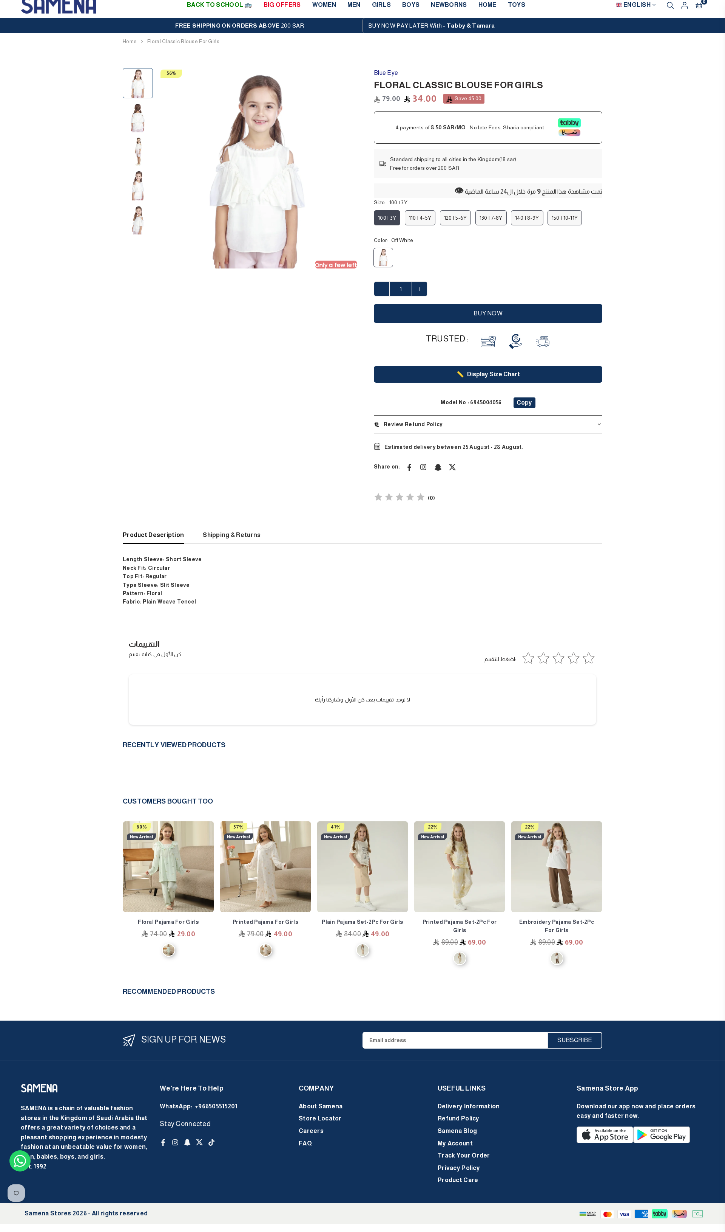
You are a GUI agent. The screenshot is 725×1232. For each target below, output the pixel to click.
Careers (311, 1131)
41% (336, 827)
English (637, 5)
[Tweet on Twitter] (452, 466)
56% (171, 73)
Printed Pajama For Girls (265, 922)
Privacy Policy (459, 1168)
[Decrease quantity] (381, 289)
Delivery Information (469, 1106)
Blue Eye (386, 73)
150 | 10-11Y (565, 218)
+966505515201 (216, 1106)
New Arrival (141, 837)
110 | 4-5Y (420, 218)
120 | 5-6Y (455, 218)
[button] (346, 168)
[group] (257, 168)
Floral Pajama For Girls (168, 922)
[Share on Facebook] (409, 466)
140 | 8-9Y (527, 218)
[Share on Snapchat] (438, 466)
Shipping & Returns (232, 535)
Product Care (458, 1180)
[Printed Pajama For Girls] (265, 866)
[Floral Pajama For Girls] (168, 866)
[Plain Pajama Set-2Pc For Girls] (362, 866)
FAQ (305, 1143)
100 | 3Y (387, 218)
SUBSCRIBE (574, 1040)
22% (433, 827)
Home (130, 41)
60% (141, 827)
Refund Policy (459, 1118)
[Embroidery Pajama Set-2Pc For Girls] (556, 866)
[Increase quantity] (419, 289)
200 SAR (239, 25)
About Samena (320, 1106)
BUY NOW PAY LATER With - (432, 25)
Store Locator (320, 1118)
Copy (524, 402)
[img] (399, 498)
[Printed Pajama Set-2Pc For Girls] (459, 866)
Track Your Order (464, 1155)
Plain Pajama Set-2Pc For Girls (362, 922)
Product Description (153, 535)
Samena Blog (457, 1131)
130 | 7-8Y (491, 218)
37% (238, 827)
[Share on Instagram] (423, 466)
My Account (455, 1143)
